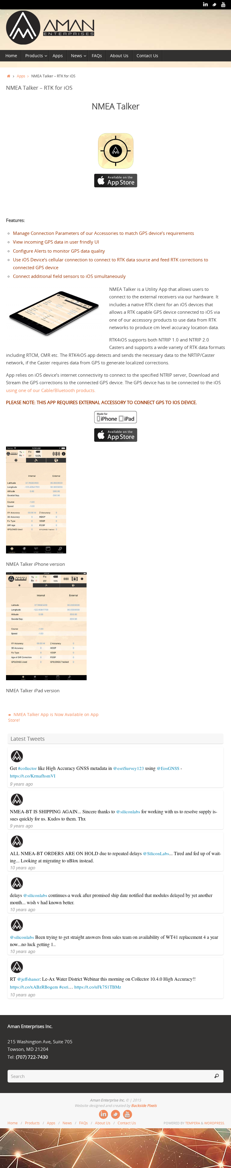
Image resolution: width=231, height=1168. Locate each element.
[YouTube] (223, 4)
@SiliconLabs (156, 853)
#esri (63, 987)
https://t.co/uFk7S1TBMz (97, 987)
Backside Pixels (144, 1105)
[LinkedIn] (205, 4)
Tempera (192, 1123)
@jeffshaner (28, 979)
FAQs (83, 1123)
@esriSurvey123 (128, 768)
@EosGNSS (168, 768)
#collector (27, 768)
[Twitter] (214, 4)
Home (13, 1123)
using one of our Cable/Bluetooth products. (51, 390)
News (67, 1123)
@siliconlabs (128, 811)
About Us (102, 1123)
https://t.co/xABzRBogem (34, 987)
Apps (21, 75)
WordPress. (214, 1123)
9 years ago (21, 783)
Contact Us (127, 1123)
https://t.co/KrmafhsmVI (32, 776)
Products (32, 1123)
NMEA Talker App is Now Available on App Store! (53, 717)
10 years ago (22, 867)
